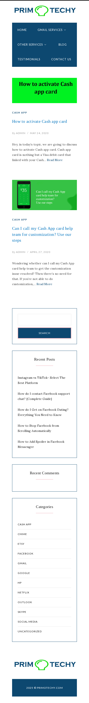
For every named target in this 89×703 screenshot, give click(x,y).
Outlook (25, 602)
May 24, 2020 (39, 133)
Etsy (21, 543)
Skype (22, 612)
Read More (55, 160)
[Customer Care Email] (44, 10)
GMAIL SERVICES (50, 30)
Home (22, 30)
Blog (63, 44)
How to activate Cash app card (39, 121)
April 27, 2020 (40, 252)
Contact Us (61, 59)
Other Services (30, 44)
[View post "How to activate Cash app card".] (44, 90)
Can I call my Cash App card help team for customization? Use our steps (42, 234)
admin (18, 133)
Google (24, 573)
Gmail (22, 563)
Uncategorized (30, 631)
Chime (22, 534)
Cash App (19, 112)
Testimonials (28, 59)
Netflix (23, 592)
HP (20, 582)
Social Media (28, 621)
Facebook (25, 553)
